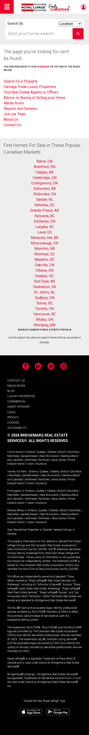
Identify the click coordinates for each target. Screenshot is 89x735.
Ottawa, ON (44, 270)
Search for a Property (21, 81)
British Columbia (68, 452)
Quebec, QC (44, 276)
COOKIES (13, 422)
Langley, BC (44, 227)
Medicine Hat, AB (44, 238)
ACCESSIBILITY (17, 427)
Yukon (30, 463)
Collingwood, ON (44, 183)
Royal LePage (46, 7)
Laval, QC (44, 232)
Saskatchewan (29, 456)
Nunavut (41, 463)
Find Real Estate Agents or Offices (31, 92)
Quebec (41, 452)
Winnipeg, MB (44, 325)
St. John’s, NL (44, 292)
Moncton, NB (44, 248)
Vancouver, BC (44, 314)
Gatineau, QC (44, 205)
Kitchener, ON (44, 221)
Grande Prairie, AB (44, 210)
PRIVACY (13, 417)
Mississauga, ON (44, 243)
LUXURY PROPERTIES (21, 396)
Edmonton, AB (45, 188)
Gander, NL (44, 199)
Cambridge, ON (45, 178)
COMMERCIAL (16, 401)
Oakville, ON (44, 265)
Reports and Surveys (20, 108)
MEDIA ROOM (16, 385)
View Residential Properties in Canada (29, 529)
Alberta (52, 452)
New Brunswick (49, 456)
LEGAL (11, 412)
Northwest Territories (37, 460)
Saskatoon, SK (44, 287)
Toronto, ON (44, 308)
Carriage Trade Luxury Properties (30, 87)
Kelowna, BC (45, 216)
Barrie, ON (44, 161)
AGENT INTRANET (18, 406)
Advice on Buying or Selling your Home (34, 97)
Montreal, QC (44, 254)
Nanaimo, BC (44, 259)
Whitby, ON (44, 319)
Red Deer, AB (44, 281)
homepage (43, 66)
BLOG (11, 391)
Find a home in (16, 452)
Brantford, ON (44, 167)
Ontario (30, 452)
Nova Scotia (59, 460)
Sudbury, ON (44, 298)
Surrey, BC (45, 303)
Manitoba (13, 456)
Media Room (14, 103)
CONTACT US (16, 380)
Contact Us (12, 125)
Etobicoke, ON (44, 194)
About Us (11, 119)
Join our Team (15, 114)
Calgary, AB (44, 172)
